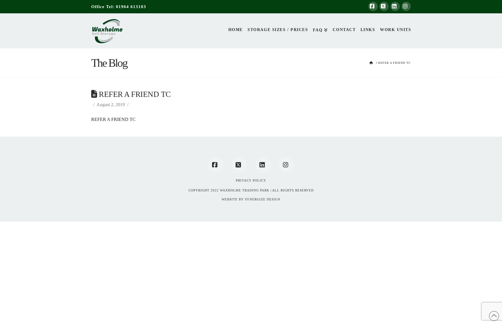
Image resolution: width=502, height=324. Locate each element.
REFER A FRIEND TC (113, 119)
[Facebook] (373, 6)
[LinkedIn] (395, 6)
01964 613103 (131, 6)
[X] (384, 6)
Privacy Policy (251, 180)
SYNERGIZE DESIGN (262, 199)
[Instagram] (406, 6)
